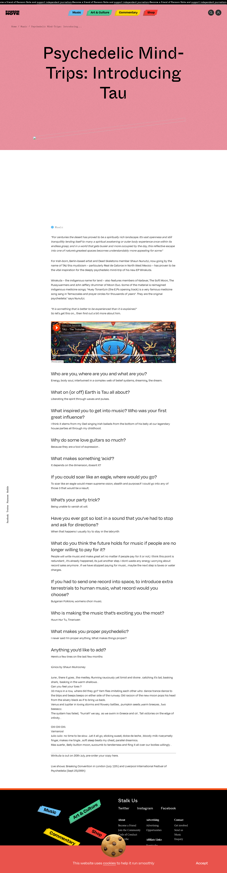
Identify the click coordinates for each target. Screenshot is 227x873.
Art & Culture (100, 12)
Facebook (7, 518)
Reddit (7, 489)
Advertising (152, 820)
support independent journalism (54, 2)
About (121, 820)
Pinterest (7, 499)
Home (14, 26)
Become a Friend (127, 825)
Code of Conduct (127, 834)
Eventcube (152, 845)
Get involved (181, 825)
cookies (109, 862)
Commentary (128, 12)
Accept (202, 862)
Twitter (7, 508)
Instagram (145, 808)
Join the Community (129, 830)
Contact (178, 820)
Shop (151, 12)
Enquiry (178, 839)
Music (76, 12)
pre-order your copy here (102, 755)
